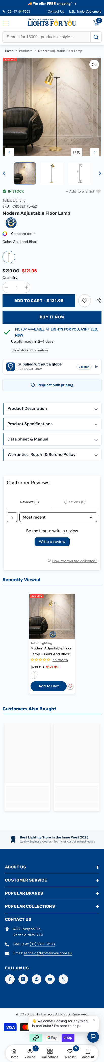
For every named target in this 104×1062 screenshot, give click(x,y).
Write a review (52, 541)
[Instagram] (23, 979)
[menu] (6, 23)
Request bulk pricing (55, 385)
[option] (52, 107)
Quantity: (10, 277)
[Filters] (12, 517)
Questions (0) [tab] (75, 502)
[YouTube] (50, 979)
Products (25, 51)
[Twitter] (63, 979)
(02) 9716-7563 (42, 944)
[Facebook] (10, 979)
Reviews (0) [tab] (29, 502)
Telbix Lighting (14, 200)
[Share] (97, 300)
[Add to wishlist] (70, 686)
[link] (84, 300)
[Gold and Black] (9, 257)
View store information (29, 350)
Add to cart (49, 686)
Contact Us (56, 11)
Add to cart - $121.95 (39, 300)
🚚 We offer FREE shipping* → (52, 3)
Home (9, 51)
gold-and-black (34, 675)
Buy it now (52, 317)
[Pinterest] (36, 979)
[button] (9, 152)
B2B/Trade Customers (85, 11)
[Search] (95, 37)
